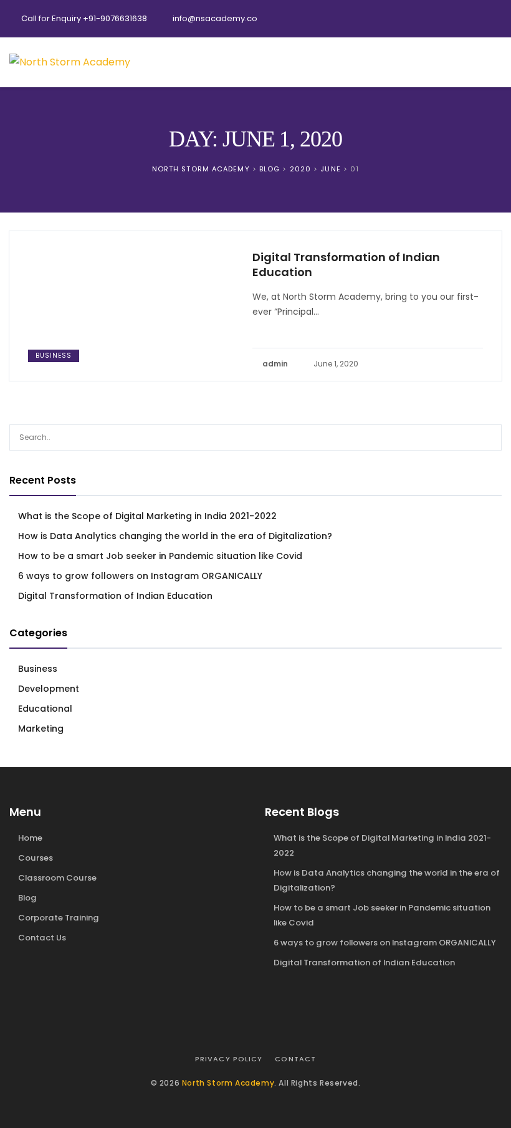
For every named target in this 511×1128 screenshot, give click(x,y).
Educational (45, 708)
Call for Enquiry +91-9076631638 (84, 18)
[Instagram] (489, 18)
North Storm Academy (228, 1083)
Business (54, 355)
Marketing (41, 728)
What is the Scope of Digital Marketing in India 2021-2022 (147, 516)
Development (48, 688)
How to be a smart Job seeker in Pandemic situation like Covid (160, 556)
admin (275, 363)
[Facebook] (439, 18)
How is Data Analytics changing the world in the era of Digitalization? (175, 536)
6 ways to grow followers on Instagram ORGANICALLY (140, 576)
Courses (35, 858)
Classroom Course (57, 878)
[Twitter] (464, 18)
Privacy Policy (228, 1059)
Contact (295, 1059)
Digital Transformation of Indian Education (346, 265)
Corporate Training (58, 918)
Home (30, 838)
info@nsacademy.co (215, 18)
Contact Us (42, 938)
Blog (27, 898)
